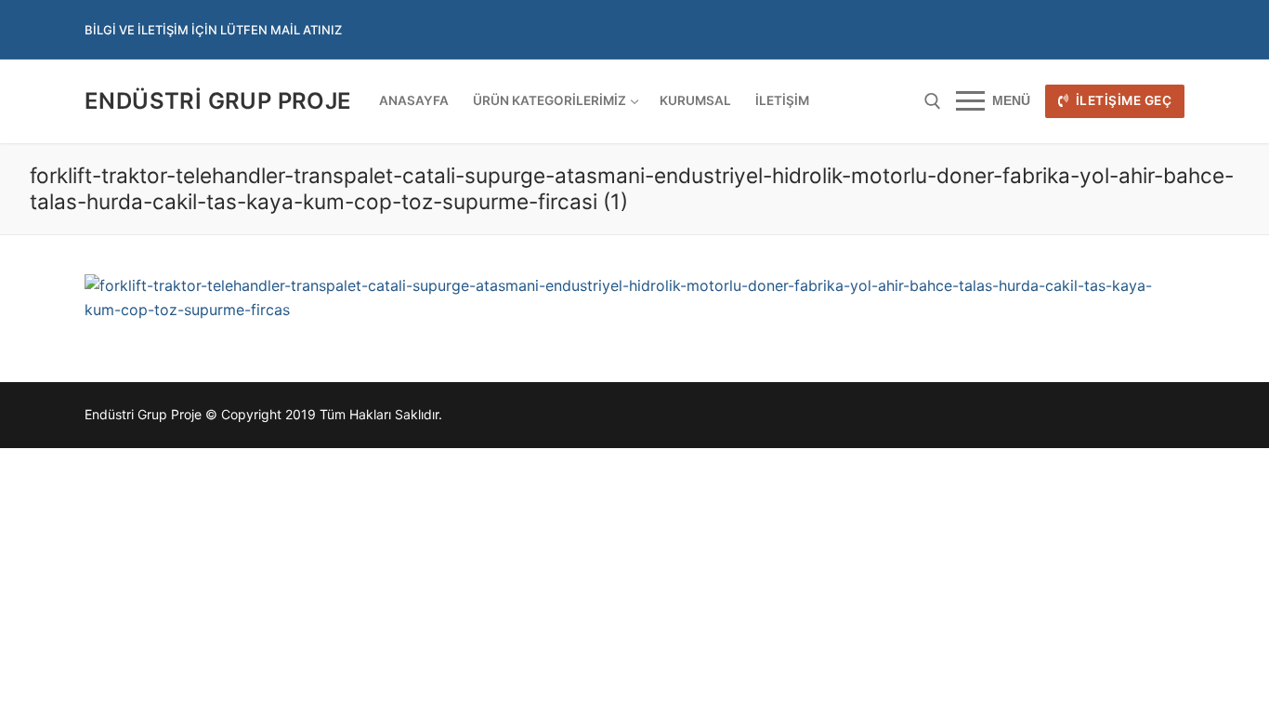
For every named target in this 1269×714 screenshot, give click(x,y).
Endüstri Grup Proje (218, 100)
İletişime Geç (1121, 100)
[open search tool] (932, 101)
